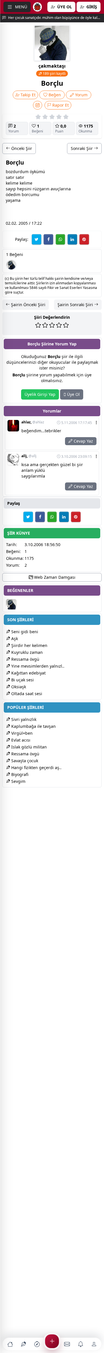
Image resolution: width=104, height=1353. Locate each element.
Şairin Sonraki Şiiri (75, 304)
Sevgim (17, 781)
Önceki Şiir (21, 148)
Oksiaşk (18, 686)
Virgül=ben (21, 733)
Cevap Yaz (83, 441)
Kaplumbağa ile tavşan (33, 726)
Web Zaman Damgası (54, 577)
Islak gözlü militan (28, 747)
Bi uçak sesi (22, 680)
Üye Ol (73, 394)
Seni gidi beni (24, 631)
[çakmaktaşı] (11, 265)
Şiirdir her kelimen (28, 645)
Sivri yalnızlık (23, 719)
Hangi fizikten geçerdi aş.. (36, 767)
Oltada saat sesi (26, 693)
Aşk (14, 638)
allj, (28, 456)
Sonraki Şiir (82, 148)
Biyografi (19, 774)
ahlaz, (32, 422)
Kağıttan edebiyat (28, 673)
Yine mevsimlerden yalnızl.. (37, 666)
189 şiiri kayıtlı (54, 73)
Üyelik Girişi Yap (40, 394)
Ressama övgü (24, 659)
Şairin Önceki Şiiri (27, 304)
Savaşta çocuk (24, 760)
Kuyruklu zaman (26, 652)
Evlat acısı (20, 740)
